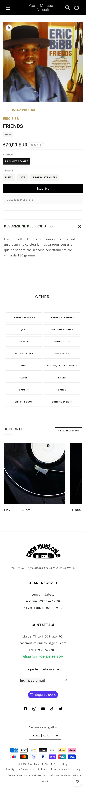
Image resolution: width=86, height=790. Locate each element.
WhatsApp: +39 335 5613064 (43, 656)
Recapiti (45, 781)
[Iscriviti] (65, 680)
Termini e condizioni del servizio (27, 775)
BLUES (9, 177)
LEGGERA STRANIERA (44, 177)
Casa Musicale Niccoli (40, 764)
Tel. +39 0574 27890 (43, 650)
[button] (8, 7)
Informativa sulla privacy (66, 769)
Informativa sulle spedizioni (66, 775)
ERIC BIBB (11, 119)
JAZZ (22, 177)
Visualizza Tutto (68, 430)
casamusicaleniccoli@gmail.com (43, 643)
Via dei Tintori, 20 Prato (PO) (43, 636)
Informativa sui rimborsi (32, 769)
